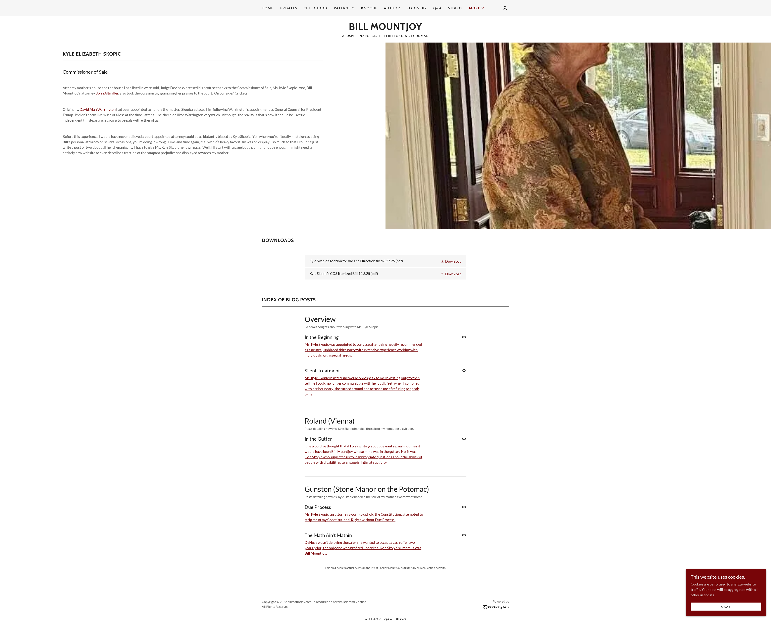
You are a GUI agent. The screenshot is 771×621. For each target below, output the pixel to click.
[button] (476, 8)
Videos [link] (455, 8)
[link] (385, 28)
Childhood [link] (315, 8)
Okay (726, 606)
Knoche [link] (369, 8)
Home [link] (267, 8)
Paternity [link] (344, 8)
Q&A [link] (437, 8)
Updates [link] (288, 8)
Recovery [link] (417, 8)
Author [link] (392, 8)
